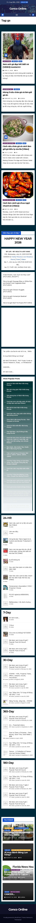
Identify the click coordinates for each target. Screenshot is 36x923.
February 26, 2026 (10, 98)
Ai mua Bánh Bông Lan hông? (13, 356)
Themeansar (17, 919)
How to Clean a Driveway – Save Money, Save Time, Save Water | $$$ (20, 734)
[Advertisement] (18, 327)
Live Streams (27, 257)
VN (17, 70)
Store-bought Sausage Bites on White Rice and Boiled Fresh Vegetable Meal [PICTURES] (17, 283)
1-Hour (11, 625)
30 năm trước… (8, 372)
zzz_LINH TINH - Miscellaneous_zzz (21, 850)
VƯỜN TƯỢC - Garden (17, 830)
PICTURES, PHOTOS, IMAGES (21, 828)
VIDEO (20, 61)
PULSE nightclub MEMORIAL (19, 594)
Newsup (28, 917)
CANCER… (6, 367)
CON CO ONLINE (6, 61)
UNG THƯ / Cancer (15, 869)
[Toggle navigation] (17, 15)
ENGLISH (7, 869)
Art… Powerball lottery (17, 725)
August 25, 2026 (11, 838)
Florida (22, 98)
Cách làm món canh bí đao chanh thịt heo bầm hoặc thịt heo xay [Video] (20, 577)
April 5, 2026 (8, 70)
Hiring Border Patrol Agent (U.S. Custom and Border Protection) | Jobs (20, 541)
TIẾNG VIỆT (14, 61)
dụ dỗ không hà (14, 560)
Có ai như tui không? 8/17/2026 (20, 633)
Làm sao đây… (14, 531)
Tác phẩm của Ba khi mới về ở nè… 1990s (17, 351)
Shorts (12, 259)
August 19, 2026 (11, 877)
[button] (30, 15)
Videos (23, 259)
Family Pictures (17, 257)
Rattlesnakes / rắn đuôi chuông (19, 602)
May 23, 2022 (8, 209)
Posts (18, 259)
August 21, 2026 (11, 857)
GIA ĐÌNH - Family (9, 828)
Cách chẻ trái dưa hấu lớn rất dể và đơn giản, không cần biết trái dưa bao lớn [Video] (20, 551)
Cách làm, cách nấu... (9, 143)
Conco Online (18, 8)
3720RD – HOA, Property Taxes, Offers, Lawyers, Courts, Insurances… (20, 675)
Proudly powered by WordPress (12, 917)
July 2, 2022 (8, 152)
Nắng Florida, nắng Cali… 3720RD (20, 701)
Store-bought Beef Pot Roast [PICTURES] (17, 303)
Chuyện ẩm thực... (7, 89)
